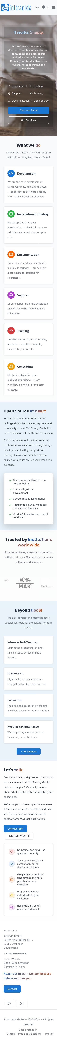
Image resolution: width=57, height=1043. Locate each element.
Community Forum (14, 966)
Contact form (15, 828)
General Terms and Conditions (23, 1033)
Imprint (49, 1033)
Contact (12, 988)
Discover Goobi (29, 110)
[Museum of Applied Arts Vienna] (20, 582)
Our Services (28, 120)
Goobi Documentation (16, 962)
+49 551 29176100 (19, 835)
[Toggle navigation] (53, 7)
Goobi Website (12, 959)
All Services (30, 751)
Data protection (28, 1029)
